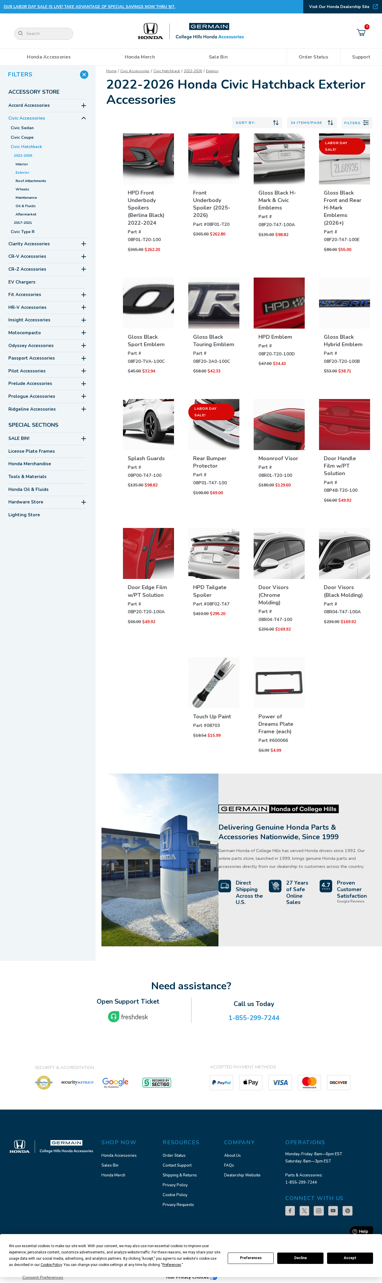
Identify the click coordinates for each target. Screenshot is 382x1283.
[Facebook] (290, 1211)
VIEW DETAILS (148, 219)
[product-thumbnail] (148, 158)
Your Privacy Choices (187, 1277)
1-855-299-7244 (301, 1182)
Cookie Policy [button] (51, 1265)
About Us (232, 1155)
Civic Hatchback (166, 71)
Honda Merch (113, 1175)
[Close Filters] (84, 74)
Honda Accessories (119, 1155)
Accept (350, 1258)
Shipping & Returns (180, 1175)
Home (111, 71)
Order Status (174, 1155)
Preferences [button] (171, 1265)
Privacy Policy (175, 1185)
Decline (300, 1258)
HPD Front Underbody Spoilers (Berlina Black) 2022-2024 (146, 208)
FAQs (229, 1165)
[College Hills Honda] (191, 31)
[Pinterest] (347, 1211)
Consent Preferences (42, 1277)
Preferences (251, 1258)
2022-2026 (193, 71)
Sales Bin (109, 1165)
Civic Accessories (135, 71)
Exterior (212, 71)
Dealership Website (242, 1175)
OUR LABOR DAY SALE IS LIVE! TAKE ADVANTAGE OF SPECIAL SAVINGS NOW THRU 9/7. (89, 7)
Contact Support (177, 1165)
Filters (352, 122)
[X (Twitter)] (304, 1211)
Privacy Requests (178, 1204)
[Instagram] (319, 1211)
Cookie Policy (175, 1195)
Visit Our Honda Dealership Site (339, 7)
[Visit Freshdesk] (128, 1016)
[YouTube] (333, 1211)
